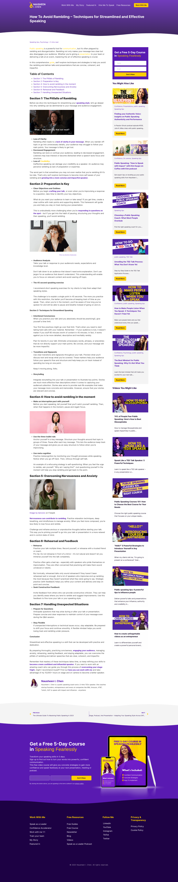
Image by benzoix (37, 513)
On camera (127, 158)
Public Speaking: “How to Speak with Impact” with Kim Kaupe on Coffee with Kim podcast (128, 166)
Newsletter (72, 832)
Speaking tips (119, 109)
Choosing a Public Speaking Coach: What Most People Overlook (127, 218)
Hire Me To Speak (106, 5)
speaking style (83, 103)
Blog (69, 836)
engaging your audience (84, 650)
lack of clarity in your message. (70, 142)
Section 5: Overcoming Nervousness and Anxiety (55, 87)
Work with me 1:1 (37, 832)
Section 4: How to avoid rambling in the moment (54, 84)
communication (69, 48)
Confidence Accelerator (41, 828)
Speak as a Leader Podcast (79, 844)
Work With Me (67, 5)
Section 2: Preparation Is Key (46, 81)
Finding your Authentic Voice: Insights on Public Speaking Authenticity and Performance (128, 117)
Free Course (72, 828)
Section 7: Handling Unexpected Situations (52, 92)
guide (52, 62)
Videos (70, 840)
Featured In (91, 5)
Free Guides (72, 824)
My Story (80, 5)
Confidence (118, 106)
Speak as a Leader (38, 824)
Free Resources (123, 5)
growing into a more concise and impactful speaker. (65, 178)
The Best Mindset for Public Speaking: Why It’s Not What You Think (129, 363)
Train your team (37, 836)
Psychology (127, 353)
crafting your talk (57, 191)
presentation (84, 54)
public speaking (139, 106)
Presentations (128, 106)
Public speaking (36, 48)
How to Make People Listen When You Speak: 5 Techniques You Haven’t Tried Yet (129, 311)
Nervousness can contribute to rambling (48, 518)
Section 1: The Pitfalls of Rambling (48, 78)
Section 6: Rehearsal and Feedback (48, 90)
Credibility (45, 161)
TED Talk (129, 257)
